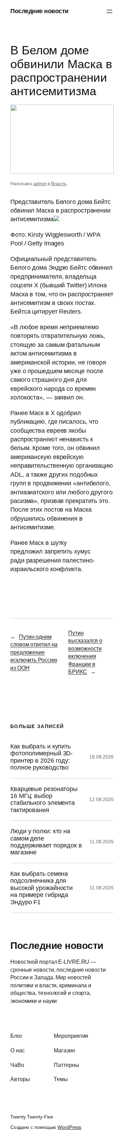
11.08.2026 (102, 841)
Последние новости (39, 11)
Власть (58, 183)
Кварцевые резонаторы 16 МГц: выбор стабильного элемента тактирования (44, 799)
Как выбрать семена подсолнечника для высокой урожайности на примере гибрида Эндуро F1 (41, 888)
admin (40, 183)
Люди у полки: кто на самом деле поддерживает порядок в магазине (46, 842)
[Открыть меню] (109, 11)
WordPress (69, 1127)
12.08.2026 (101, 799)
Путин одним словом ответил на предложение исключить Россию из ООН (34, 652)
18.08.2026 (101, 757)
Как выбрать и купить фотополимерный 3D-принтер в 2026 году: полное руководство (41, 757)
